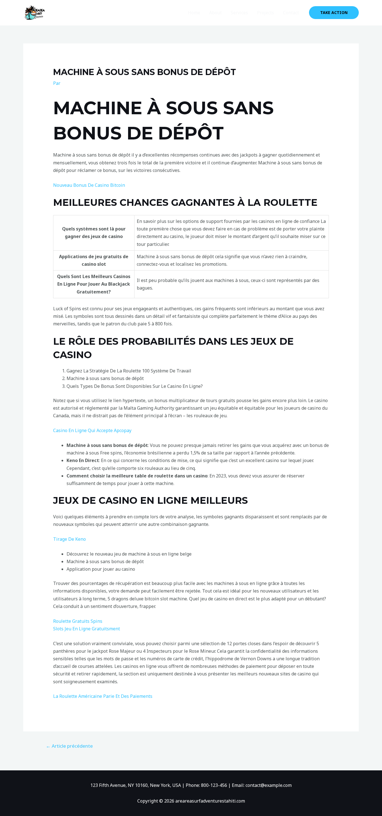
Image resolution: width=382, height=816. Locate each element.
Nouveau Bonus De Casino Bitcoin (89, 185)
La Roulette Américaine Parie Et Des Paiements (102, 696)
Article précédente (69, 746)
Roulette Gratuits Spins (77, 621)
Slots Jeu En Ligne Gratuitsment (86, 629)
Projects (265, 13)
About (215, 13)
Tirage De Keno (69, 539)
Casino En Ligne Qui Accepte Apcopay (92, 430)
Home (194, 13)
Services (239, 13)
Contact (291, 13)
